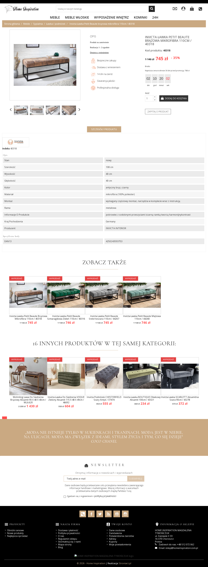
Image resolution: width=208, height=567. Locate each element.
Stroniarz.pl (125, 563)
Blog (60, 547)
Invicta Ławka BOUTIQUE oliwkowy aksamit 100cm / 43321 (142, 398)
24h (155, 17)
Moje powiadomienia (120, 544)
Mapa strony (65, 544)
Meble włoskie (77, 17)
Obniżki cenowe (15, 530)
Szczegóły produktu (104, 129)
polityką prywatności (105, 496)
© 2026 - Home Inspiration (91, 563)
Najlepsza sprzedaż (17, 536)
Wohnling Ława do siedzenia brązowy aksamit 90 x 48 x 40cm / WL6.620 (28, 400)
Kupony (113, 541)
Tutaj (128, 491)
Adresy (112, 538)
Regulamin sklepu (67, 538)
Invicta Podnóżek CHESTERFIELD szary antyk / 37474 (104, 398)
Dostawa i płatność (68, 530)
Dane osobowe (117, 530)
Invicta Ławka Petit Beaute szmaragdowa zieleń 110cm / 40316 (66, 317)
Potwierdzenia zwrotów (121, 536)
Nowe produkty (15, 533)
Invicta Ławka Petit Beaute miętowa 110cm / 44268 (142, 317)
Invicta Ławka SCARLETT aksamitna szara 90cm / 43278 (180, 398)
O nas (61, 536)
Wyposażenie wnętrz (111, 17)
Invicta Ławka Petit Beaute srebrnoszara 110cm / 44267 (104, 317)
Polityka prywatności (69, 533)
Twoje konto (121, 524)
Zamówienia (115, 533)
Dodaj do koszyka (175, 98)
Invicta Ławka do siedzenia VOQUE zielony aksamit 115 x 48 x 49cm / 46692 (66, 400)
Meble (55, 17)
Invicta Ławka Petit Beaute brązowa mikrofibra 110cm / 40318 (28, 317)
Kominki (140, 17)
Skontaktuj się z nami (69, 541)
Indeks (6, 148)
